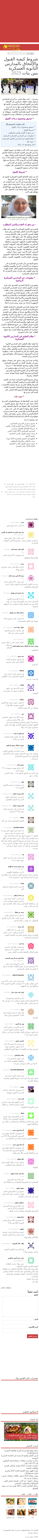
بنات (17, 492)
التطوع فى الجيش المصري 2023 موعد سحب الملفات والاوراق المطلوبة (20, 439)
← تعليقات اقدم (7, 1287)
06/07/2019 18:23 (15, 782)
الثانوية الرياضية (31, 489)
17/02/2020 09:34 (14, 685)
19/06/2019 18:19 (13, 944)
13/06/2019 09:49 (12, 1099)
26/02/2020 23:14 (14, 671)
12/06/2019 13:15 (7, 1145)
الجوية (14, 489)
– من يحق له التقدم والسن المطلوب (21, 132)
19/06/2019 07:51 (18, 961)
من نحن (18, 1530)
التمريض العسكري (18, 487)
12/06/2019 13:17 (7, 1130)
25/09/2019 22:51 (16, 714)
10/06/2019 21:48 (9, 1203)
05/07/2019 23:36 (7, 806)
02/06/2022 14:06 (15, 522)
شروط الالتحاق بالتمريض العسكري (22, 366)
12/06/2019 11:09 (11, 1159)
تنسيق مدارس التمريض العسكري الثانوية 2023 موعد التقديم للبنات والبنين (20, 424)
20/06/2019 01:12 (12, 927)
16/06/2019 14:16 (8, 1055)
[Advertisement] (19, 22)
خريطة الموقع (26, 1530)
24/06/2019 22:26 (16, 855)
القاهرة (10, 489)
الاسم (36, 1319)
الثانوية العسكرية (21, 489)
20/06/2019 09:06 (9, 912)
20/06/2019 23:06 (8, 895)
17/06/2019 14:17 (15, 1009)
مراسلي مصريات (33, 1533)
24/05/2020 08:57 (8, 627)
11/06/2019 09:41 (10, 1188)
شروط (25, 494)
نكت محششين (10, 1517)
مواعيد (9, 494)
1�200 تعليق (21, 484)
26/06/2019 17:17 (8, 827)
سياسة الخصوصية (9, 1530)
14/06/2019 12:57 (14, 1087)
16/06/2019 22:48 (9, 1041)
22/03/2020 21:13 (11, 656)
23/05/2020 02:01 (18, 639)
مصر (12, 494)
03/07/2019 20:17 (14, 818)
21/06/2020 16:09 (15, 564)
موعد (33, 497)
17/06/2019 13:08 (9, 1024)
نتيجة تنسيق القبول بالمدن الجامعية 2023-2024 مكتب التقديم (22, 444)
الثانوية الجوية (9, 487)
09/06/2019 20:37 (14, 1229)
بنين (14, 492)
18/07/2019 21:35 (7, 733)
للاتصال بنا (35, 1530)
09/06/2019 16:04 (18, 1261)
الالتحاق (26, 487)
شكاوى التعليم (29, 1411)
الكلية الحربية (10, 484)
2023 (30, 487)
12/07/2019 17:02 (11, 765)
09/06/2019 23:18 (11, 1217)
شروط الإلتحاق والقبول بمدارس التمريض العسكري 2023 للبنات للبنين (21, 429)
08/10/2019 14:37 (14, 700)
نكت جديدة (10, 1507)
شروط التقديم (18, 494)
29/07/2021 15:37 (18, 535)
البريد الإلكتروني (32, 1327)
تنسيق (10, 492)
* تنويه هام (31, 141)
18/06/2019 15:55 (7, 975)
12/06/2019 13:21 (15, 1113)
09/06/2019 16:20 (6, 1243)
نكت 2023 (32, 1507)
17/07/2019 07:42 (18, 748)
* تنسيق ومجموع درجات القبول (23, 127)
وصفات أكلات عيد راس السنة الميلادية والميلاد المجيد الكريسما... (22, 1436)
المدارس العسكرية (30, 492)
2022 (33, 487)
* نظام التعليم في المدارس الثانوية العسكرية (18, 138)
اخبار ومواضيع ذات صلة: (26, 144)
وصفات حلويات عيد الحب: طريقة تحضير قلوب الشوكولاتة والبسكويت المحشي (21, 1482)
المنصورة (21, 492)
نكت (32, 1517)
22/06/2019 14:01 (15, 883)
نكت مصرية (21, 1507)
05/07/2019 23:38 (7, 794)
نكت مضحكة (21, 1517)
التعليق (36, 1295)
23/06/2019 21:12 (18, 869)
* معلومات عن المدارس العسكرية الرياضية (19, 135)
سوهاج (29, 494)
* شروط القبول (29, 130)
